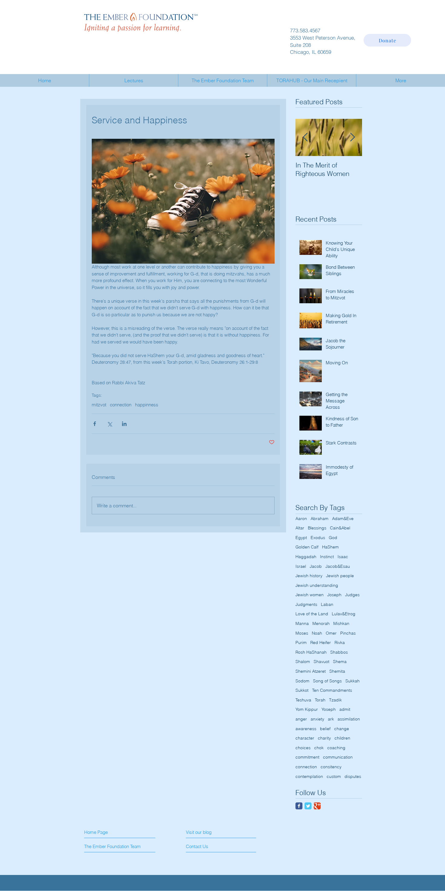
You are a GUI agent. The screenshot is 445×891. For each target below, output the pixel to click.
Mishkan (341, 623)
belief (325, 728)
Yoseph (328, 709)
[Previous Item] (305, 137)
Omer (331, 633)
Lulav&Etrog (343, 613)
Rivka (340, 642)
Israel (300, 566)
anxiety (317, 719)
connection (120, 405)
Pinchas (348, 633)
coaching (336, 747)
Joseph (334, 594)
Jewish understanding (316, 585)
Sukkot (301, 690)
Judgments (306, 604)
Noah (317, 633)
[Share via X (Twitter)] (109, 424)
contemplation (309, 776)
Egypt (301, 537)
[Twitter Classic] (308, 805)
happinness (146, 405)
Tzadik (335, 700)
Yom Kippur (306, 709)
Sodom (302, 681)
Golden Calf (306, 547)
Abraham (319, 518)
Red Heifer (320, 642)
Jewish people (340, 575)
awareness (305, 728)
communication (338, 757)
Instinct (327, 556)
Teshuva (303, 700)
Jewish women (309, 594)
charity (324, 738)
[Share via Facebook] (94, 424)
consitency (331, 766)
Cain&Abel (340, 528)
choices (303, 747)
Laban (327, 604)
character (304, 738)
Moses (301, 633)
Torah (320, 700)
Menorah (321, 623)
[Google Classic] (317, 805)
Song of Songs (327, 681)
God (333, 537)
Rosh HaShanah (311, 652)
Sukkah (352, 681)
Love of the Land (311, 613)
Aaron (301, 518)
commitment (307, 757)
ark (331, 719)
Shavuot (321, 661)
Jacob (316, 566)
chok (319, 747)
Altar (299, 528)
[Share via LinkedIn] (124, 424)
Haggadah (305, 556)
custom (334, 776)
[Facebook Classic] (298, 805)
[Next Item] (352, 137)
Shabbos (339, 652)
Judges (352, 594)
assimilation (349, 719)
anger (301, 719)
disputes (352, 776)
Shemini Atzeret (310, 671)
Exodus (318, 537)
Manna (302, 623)
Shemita (337, 671)
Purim (301, 642)
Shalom (302, 661)
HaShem (330, 547)
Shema (340, 661)
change (341, 728)
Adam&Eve (343, 518)
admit (344, 709)
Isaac (343, 556)
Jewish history (308, 575)
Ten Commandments (332, 690)
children (342, 738)
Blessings (317, 528)
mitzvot (99, 405)
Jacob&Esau (337, 566)
